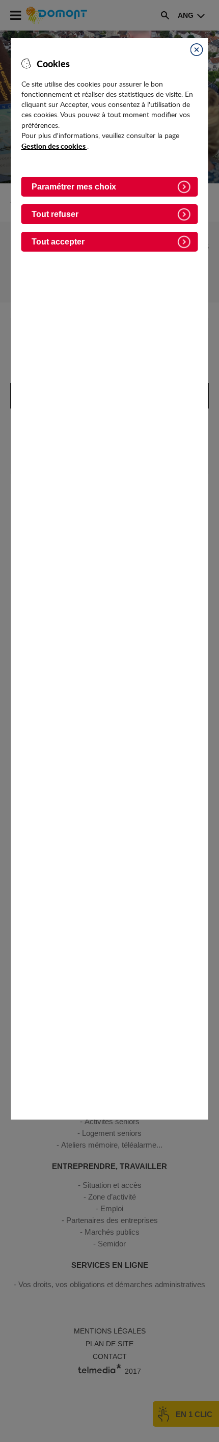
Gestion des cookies (54, 146)
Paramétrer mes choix (74, 186)
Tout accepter (58, 241)
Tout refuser (55, 214)
